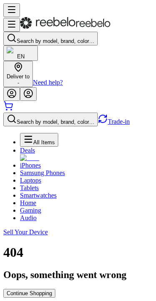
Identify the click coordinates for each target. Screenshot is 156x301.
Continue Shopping (29, 293)
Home (28, 202)
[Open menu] (11, 10)
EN (21, 56)
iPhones (30, 165)
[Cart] (8, 108)
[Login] (11, 94)
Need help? (48, 82)
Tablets (29, 187)
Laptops (30, 180)
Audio (28, 217)
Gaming (30, 210)
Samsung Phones (42, 172)
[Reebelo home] (65, 26)
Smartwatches (38, 195)
